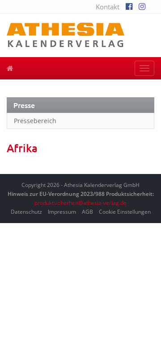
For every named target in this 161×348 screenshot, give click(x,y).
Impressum (62, 211)
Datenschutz (26, 211)
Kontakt (107, 6)
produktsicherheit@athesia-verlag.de (80, 203)
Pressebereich (35, 120)
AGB (87, 211)
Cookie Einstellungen (125, 211)
